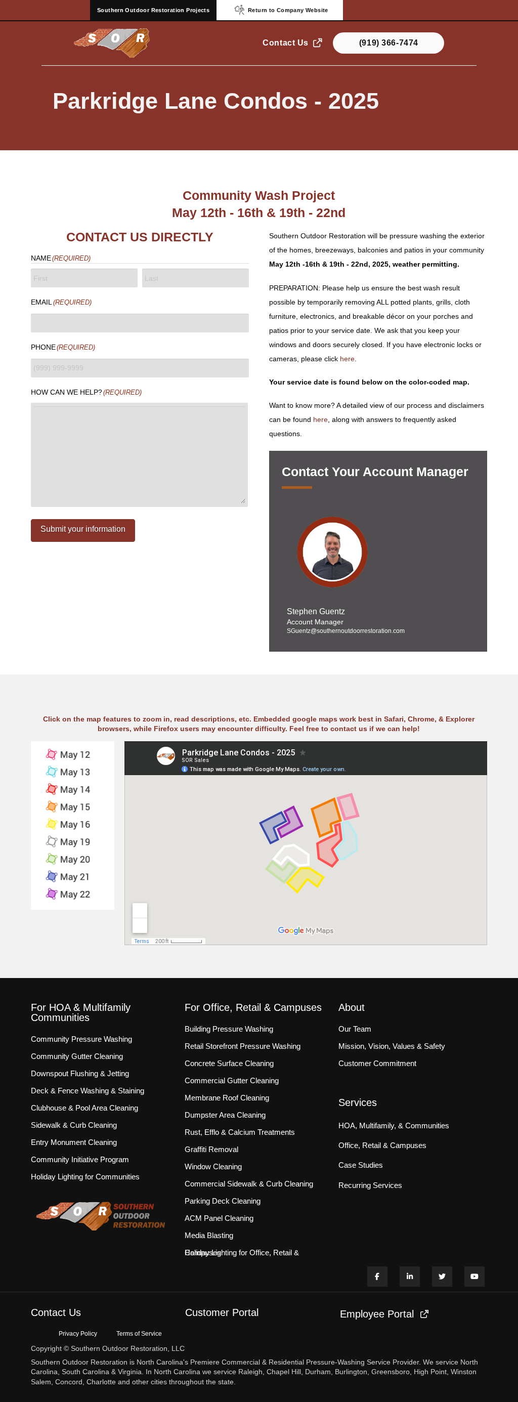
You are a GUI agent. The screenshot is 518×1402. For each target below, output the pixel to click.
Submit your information (82, 529)
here (347, 359)
